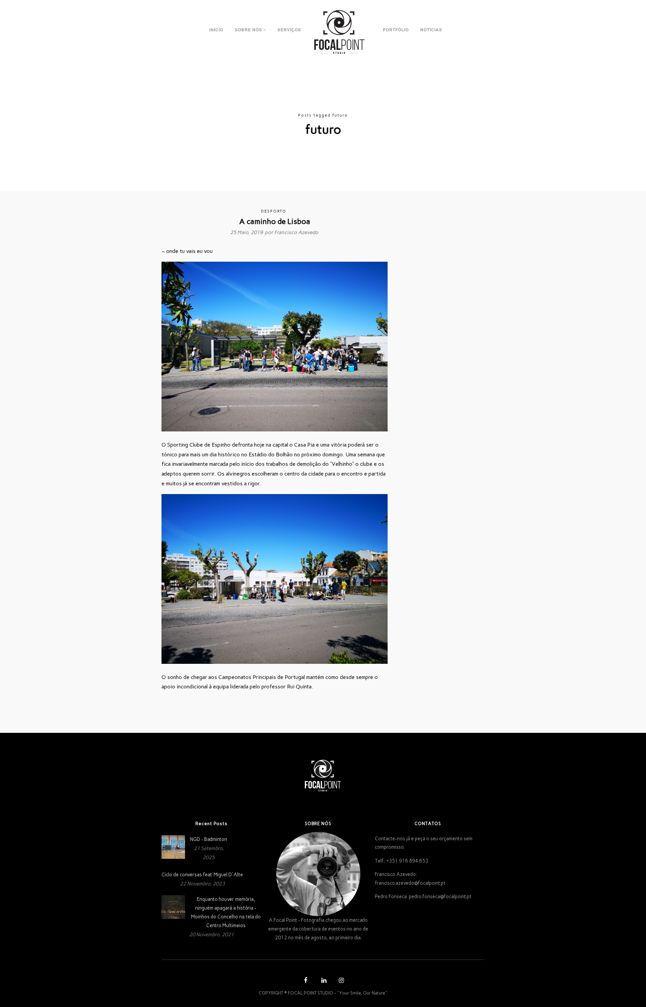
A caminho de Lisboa (274, 221)
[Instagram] (340, 981)
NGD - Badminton (208, 839)
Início (216, 30)
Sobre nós (248, 30)
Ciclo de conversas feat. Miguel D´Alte (202, 875)
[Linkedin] (323, 981)
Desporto (273, 211)
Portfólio (396, 30)
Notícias (431, 30)
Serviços (289, 30)
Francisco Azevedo (296, 232)
